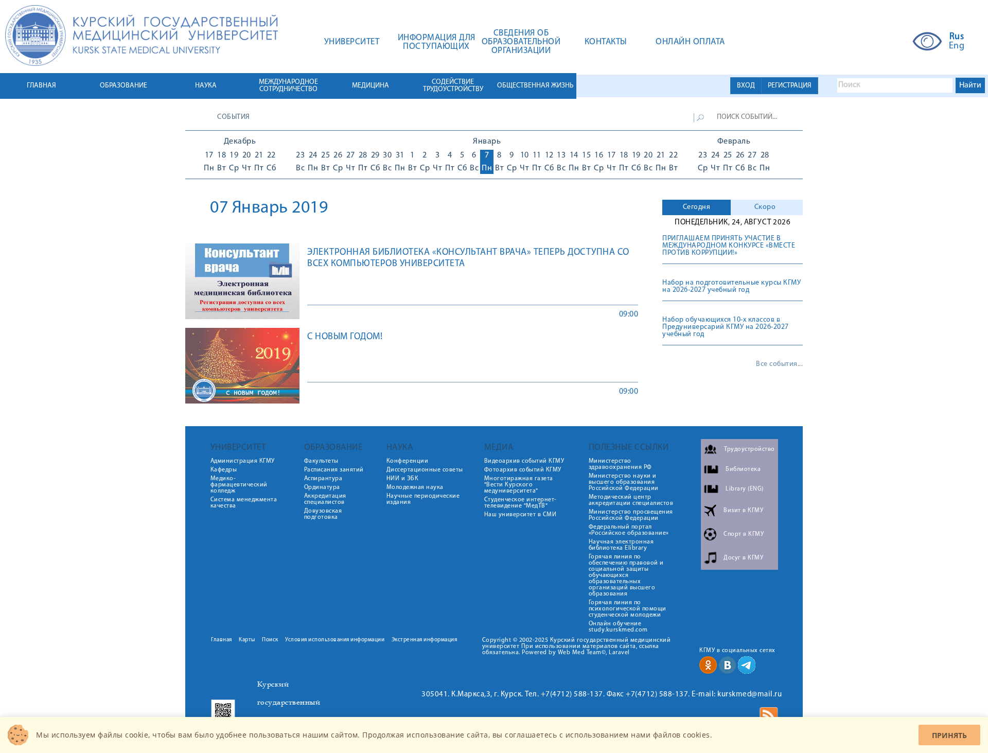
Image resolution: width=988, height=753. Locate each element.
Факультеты (321, 461)
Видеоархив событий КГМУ (524, 461)
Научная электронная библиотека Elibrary (621, 545)
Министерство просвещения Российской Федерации (631, 515)
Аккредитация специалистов (325, 499)
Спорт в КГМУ (744, 534)
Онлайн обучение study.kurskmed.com (618, 627)
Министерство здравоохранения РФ (620, 464)
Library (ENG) (745, 489)
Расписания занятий (334, 470)
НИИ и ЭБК (402, 479)
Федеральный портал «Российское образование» (629, 530)
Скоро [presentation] (765, 207)
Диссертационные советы (424, 470)
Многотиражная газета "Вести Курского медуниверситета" (518, 485)
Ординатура (322, 487)
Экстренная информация (424, 640)
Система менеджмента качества (243, 503)
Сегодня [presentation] (697, 207)
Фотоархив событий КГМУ (522, 470)
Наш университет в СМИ (520, 515)
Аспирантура (323, 479)
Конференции (407, 461)
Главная (221, 640)
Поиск (270, 640)
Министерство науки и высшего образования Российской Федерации (624, 482)
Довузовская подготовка (323, 514)
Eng (957, 46)
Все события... (779, 364)
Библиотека (743, 469)
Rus (956, 37)
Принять (949, 735)
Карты (247, 640)
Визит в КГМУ (743, 510)
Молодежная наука (415, 487)
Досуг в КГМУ (743, 558)
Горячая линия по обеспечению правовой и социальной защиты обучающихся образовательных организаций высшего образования (626, 575)
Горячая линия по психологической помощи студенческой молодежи (627, 609)
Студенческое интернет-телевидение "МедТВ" (520, 503)
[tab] (696, 207)
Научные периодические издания (423, 499)
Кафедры (223, 470)
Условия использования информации (334, 640)
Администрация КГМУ (242, 461)
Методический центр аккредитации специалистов (631, 500)
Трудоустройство (749, 449)
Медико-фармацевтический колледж (239, 485)
